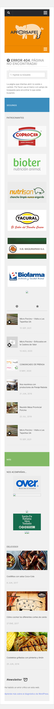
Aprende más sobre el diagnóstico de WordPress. (27, 694)
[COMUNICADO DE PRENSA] (12, 365)
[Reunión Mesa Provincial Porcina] (12, 407)
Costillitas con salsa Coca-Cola (20, 576)
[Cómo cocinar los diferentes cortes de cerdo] (27, 601)
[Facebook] (41, 101)
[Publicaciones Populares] (37, 307)
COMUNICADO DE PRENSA (32, 364)
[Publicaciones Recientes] (17, 307)
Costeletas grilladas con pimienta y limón (25, 657)
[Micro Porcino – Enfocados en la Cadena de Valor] (12, 342)
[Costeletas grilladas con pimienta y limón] (27, 641)
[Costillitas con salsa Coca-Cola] (27, 560)
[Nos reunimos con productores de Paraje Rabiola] (12, 385)
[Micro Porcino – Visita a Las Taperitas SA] (12, 319)
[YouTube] (45, 101)
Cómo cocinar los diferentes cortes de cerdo (27, 617)
